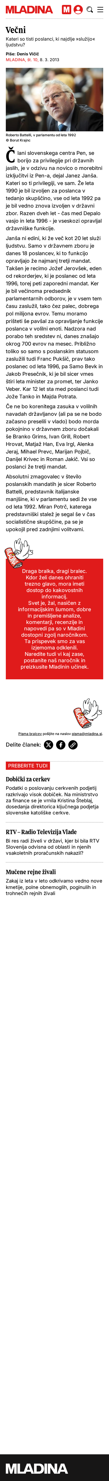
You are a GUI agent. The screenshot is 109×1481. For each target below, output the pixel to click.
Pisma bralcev (30, 734)
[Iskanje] (89, 9)
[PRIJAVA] (78, 9)
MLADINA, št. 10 (21, 59)
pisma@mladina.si (87, 734)
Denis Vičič (28, 53)
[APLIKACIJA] (66, 9)
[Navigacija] (100, 9)
